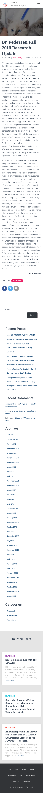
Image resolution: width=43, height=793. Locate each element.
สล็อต (7, 411)
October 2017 (12, 545)
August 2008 (11, 596)
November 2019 (13, 522)
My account (13, 770)
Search (8, 309)
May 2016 (10, 555)
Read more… (10, 680)
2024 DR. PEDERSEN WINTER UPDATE (21, 335)
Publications (11, 620)
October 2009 (12, 587)
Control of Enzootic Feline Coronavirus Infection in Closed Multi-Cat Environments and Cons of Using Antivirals (20, 706)
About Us (26, 782)
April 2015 (10, 568)
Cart (32, 770)
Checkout (12, 776)
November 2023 (13, 449)
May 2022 (10, 472)
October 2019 (12, 527)
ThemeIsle (29, 787)
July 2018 (10, 541)
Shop (24, 770)
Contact (16, 782)
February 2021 (12, 509)
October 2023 (12, 453)
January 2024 (12, 444)
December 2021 (13, 481)
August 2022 (11, 467)
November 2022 (13, 462)
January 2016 (12, 564)
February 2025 (12, 439)
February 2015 (12, 573)
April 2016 (10, 559)
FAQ (21, 776)
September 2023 (13, 458)
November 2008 (13, 591)
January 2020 (12, 518)
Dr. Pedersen (17, 280)
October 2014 (12, 582)
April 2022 (10, 476)
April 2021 (10, 504)
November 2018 (13, 536)
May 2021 (10, 499)
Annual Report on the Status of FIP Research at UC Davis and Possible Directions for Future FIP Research (20, 360)
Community (11, 611)
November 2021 (13, 486)
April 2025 (10, 435)
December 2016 (13, 550)
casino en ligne (11, 404)
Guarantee (30, 776)
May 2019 (10, 532)
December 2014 (13, 578)
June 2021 (11, 495)
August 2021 (11, 490)
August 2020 (11, 513)
